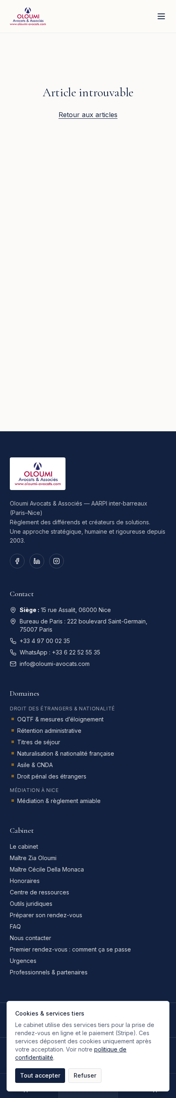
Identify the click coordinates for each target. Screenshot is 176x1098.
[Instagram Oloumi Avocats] (56, 561)
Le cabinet (24, 846)
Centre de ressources (39, 892)
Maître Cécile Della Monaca (47, 869)
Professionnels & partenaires (49, 972)
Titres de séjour (38, 742)
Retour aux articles (88, 115)
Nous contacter (30, 937)
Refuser (85, 1075)
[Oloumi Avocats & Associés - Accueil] (28, 16)
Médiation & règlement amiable (59, 800)
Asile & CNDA (35, 764)
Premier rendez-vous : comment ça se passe (70, 949)
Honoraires (25, 880)
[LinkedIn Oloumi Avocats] (36, 561)
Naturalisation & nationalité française (65, 753)
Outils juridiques (31, 903)
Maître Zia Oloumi (33, 857)
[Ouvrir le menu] (161, 16)
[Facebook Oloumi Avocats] (17, 561)
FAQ (15, 926)
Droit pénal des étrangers (51, 776)
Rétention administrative (49, 730)
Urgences (23, 960)
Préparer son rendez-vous (46, 915)
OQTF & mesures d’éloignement (60, 719)
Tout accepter (40, 1075)
